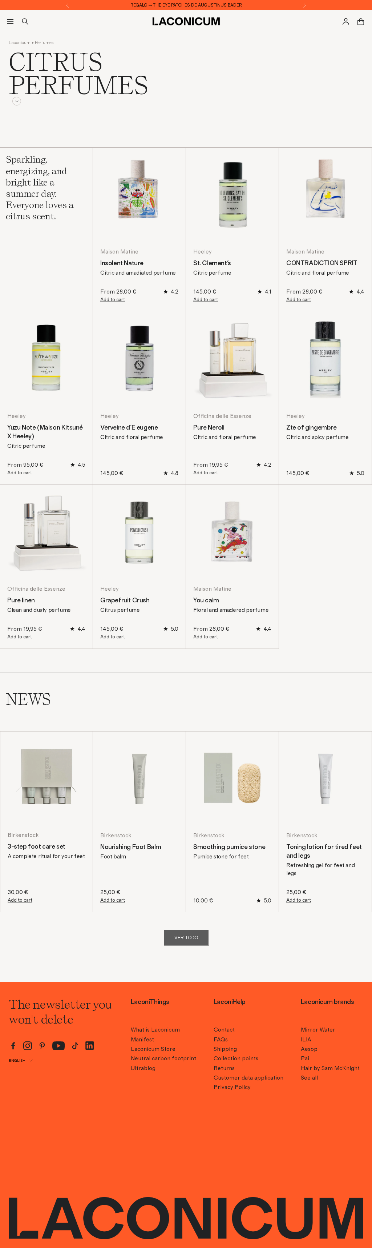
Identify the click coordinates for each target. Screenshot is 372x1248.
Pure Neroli (209, 427)
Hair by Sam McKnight (330, 1068)
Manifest (142, 1039)
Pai (305, 1058)
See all (309, 1078)
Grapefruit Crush (125, 600)
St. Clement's (212, 263)
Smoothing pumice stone (229, 847)
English (17, 1060)
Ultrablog (143, 1068)
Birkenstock (23, 835)
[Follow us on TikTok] (75, 1045)
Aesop (309, 1049)
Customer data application (248, 1078)
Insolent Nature (121, 263)
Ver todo (186, 938)
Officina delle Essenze (222, 416)
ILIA (306, 1039)
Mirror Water (318, 1030)
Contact (224, 1030)
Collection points (236, 1058)
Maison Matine (119, 252)
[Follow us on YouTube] (58, 1045)
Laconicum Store (153, 1049)
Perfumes (44, 42)
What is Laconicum (155, 1030)
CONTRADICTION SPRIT (321, 263)
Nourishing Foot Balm (130, 847)
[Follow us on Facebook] (13, 1045)
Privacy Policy (232, 1087)
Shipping (225, 1049)
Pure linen (21, 600)
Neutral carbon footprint (163, 1058)
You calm (206, 600)
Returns (224, 1068)
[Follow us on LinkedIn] (89, 1045)
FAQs (221, 1039)
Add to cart (112, 299)
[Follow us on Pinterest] (42, 1045)
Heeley (202, 252)
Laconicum (20, 42)
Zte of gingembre (311, 427)
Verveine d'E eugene (129, 427)
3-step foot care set (36, 847)
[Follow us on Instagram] (27, 1045)
